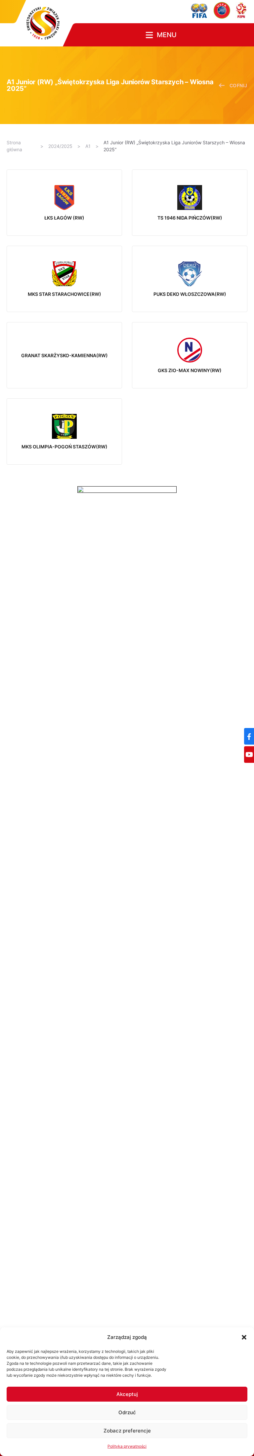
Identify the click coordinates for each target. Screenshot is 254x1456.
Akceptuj (127, 1394)
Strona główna (14, 146)
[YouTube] (249, 754)
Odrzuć (127, 1412)
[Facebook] (249, 736)
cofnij (238, 85)
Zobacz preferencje (127, 1430)
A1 (88, 146)
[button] (244, 1337)
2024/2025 (60, 146)
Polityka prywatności (127, 1446)
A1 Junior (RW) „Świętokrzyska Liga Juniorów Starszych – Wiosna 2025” (174, 146)
